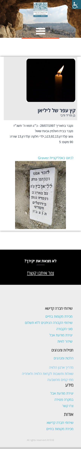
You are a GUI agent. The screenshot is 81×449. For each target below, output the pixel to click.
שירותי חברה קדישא (60, 422)
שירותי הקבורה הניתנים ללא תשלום (49, 322)
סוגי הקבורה (64, 329)
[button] (40, 31)
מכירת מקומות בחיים (59, 316)
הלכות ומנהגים (63, 358)
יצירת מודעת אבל (61, 335)
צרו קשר (67, 405)
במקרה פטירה (63, 399)
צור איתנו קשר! (40, 273)
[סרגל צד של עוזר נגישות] (76, 4)
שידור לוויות (65, 341)
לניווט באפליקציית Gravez (55, 158)
